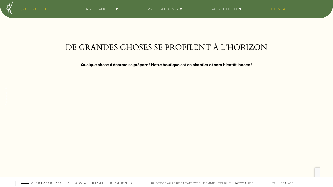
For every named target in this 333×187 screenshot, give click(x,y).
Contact (281, 9)
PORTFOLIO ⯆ (227, 9)
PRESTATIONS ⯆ (165, 9)
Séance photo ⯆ (99, 9)
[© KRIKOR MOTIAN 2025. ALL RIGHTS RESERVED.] (135, 183)
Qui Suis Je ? (35, 9)
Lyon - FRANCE (281, 183)
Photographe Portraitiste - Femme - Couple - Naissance (202, 183)
